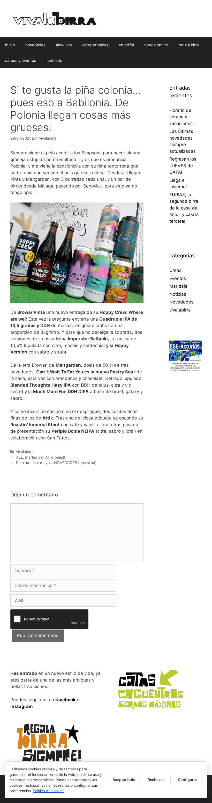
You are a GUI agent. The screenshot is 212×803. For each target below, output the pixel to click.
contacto (54, 60)
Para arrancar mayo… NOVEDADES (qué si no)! (56, 462)
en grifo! (126, 44)
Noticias (177, 294)
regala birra (188, 44)
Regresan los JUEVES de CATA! (182, 165)
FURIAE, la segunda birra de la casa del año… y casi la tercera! (184, 208)
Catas (175, 270)
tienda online (156, 44)
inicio (10, 44)
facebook (65, 699)
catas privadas (95, 44)
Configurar (187, 779)
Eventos (177, 278)
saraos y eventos (20, 60)
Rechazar (156, 779)
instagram (21, 706)
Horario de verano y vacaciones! (181, 117)
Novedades (181, 302)
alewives (64, 44)
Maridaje (178, 286)
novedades (35, 44)
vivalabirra (25, 451)
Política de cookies (48, 790)
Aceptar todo (123, 779)
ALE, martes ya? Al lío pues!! (40, 457)
